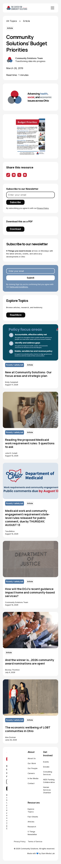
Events (46, 762)
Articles (31, 822)
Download (15, 229)
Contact (31, 783)
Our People (32, 768)
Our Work (32, 763)
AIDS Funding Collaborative (49, 781)
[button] (52, 8)
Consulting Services (47, 773)
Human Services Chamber (47, 790)
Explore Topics (31, 810)
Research (32, 827)
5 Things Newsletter (32, 833)
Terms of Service (35, 841)
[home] (20, 8)
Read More (16, 314)
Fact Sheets (33, 817)
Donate (46, 767)
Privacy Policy (20, 841)
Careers (31, 773)
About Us (32, 758)
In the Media (33, 778)
